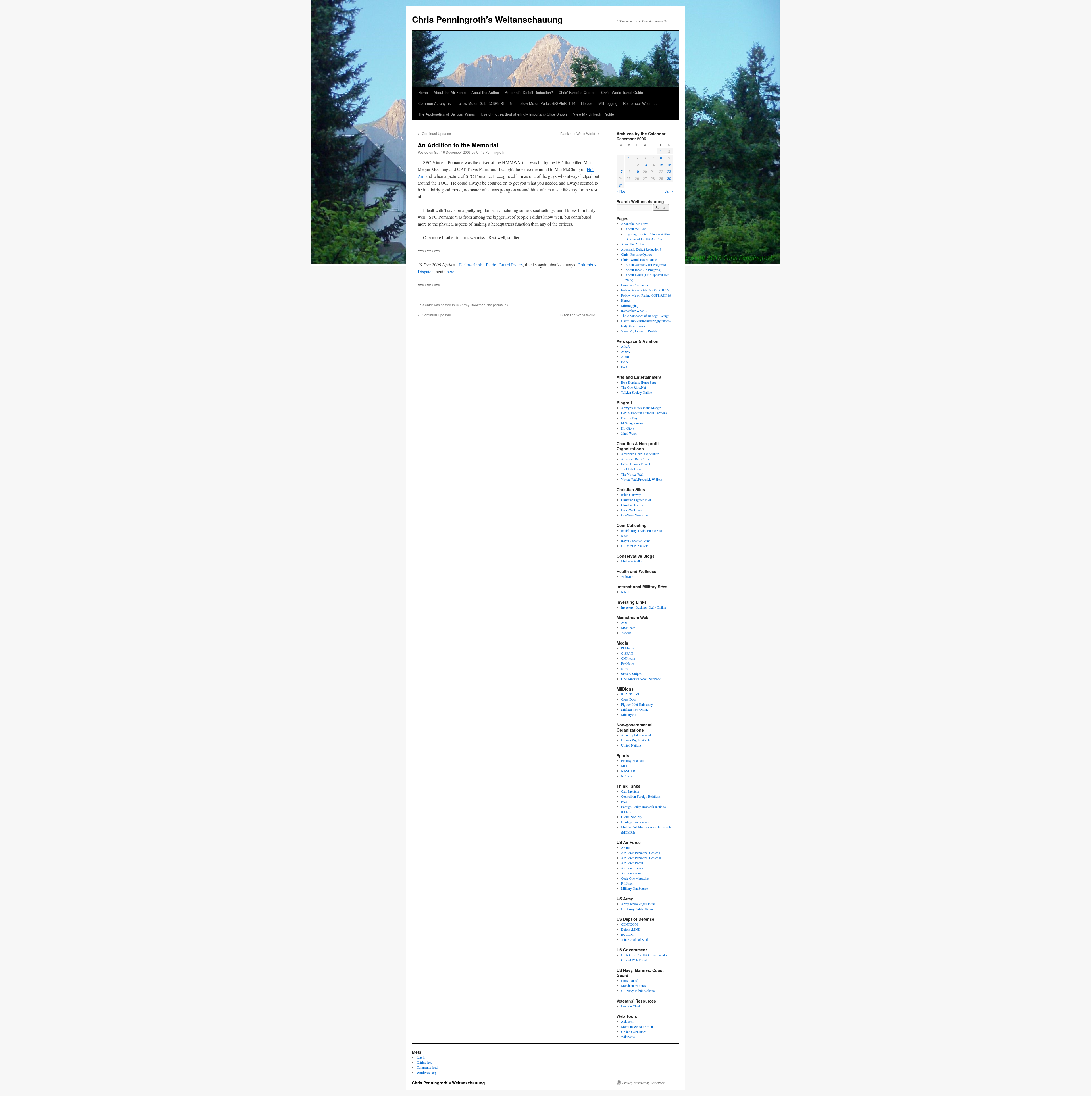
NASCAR (628, 770)
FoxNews (627, 663)
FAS (624, 801)
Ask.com (627, 1021)
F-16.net (626, 883)
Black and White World (579, 133)
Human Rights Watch (635, 740)
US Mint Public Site (634, 545)
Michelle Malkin (632, 561)
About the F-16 (635, 228)
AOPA (625, 351)
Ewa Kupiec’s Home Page (638, 382)
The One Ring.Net (633, 387)
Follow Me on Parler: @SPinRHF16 (546, 103)
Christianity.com (632, 505)
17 (621, 171)
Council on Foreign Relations (641, 796)
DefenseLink (470, 265)
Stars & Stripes (631, 673)
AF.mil (625, 847)
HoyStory (627, 428)
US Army (462, 304)
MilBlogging (607, 103)
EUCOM (627, 934)
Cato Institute (630, 791)
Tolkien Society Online (636, 392)
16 (669, 164)
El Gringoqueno (632, 423)
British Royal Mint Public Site (641, 530)
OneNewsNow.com (634, 515)
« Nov (621, 191)
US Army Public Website (638, 909)
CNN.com (628, 658)
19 (637, 171)
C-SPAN (627, 653)
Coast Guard (629, 980)
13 (645, 164)
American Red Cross (635, 459)
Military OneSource (634, 888)
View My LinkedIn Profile (593, 114)
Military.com (629, 714)
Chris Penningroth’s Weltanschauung (487, 19)
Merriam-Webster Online (637, 1026)
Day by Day (629, 418)
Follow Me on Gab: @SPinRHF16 (484, 103)
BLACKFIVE (630, 694)
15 (661, 164)
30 (669, 178)
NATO (625, 591)
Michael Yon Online (634, 709)
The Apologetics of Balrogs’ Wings (446, 114)
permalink (500, 304)
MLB (624, 765)
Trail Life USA (631, 469)
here (450, 271)
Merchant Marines (633, 985)
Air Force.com (631, 873)
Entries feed (424, 1062)
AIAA (625, 346)
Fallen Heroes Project (635, 464)
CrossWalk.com (631, 510)
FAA (624, 366)
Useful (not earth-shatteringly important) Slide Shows (524, 114)
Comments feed (427, 1067)
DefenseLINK (630, 929)
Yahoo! (626, 632)
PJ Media (627, 648)
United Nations (631, 745)
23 (669, 171)
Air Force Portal (632, 862)
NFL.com (627, 776)
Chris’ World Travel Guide (622, 92)
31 (621, 185)
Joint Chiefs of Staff (634, 939)
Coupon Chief (630, 1006)
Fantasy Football (632, 760)
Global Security (631, 816)
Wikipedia (628, 1036)
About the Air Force (450, 92)
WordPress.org (427, 1072)
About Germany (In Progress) (645, 264)
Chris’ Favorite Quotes (577, 92)
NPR (624, 668)
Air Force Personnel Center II (641, 857)
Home (423, 92)
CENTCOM (629, 924)
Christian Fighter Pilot (636, 499)
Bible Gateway (631, 494)
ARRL (625, 356)
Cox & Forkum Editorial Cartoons (644, 413)
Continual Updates (434, 133)
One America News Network (641, 678)
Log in (421, 1057)
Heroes (587, 103)
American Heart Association (640, 453)
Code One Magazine (635, 878)
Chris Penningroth (490, 152)
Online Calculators (633, 1031)
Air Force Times (632, 868)
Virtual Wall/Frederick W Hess (642, 479)
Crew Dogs (629, 699)
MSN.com (628, 627)
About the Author (485, 92)
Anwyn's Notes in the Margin (641, 407)
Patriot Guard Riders (504, 265)
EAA (624, 361)
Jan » (669, 191)
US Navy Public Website (638, 990)
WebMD (627, 576)
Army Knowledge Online (638, 903)
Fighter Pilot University (637, 704)
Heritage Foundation (635, 822)
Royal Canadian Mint (635, 540)
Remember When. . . (640, 103)
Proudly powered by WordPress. (644, 1082)
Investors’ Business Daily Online (643, 607)
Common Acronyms (434, 103)
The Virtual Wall (632, 474)
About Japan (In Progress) (643, 269)
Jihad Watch (629, 433)
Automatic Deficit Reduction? (529, 92)
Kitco (624, 535)
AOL (624, 622)
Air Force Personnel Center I (640, 852)
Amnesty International (636, 735)
